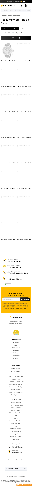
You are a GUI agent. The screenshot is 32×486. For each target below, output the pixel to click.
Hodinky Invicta (16, 15)
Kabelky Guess (15, 395)
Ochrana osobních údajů (16, 405)
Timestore (4, 15)
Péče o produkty (15, 423)
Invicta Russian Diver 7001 (24, 163)
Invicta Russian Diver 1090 (8, 188)
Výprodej (15, 358)
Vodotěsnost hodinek (16, 421)
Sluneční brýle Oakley (15, 387)
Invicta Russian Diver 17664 (8, 86)
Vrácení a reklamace (16, 410)
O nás (15, 416)
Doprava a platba (16, 408)
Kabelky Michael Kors (15, 392)
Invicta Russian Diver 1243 (8, 61)
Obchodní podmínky (15, 402)
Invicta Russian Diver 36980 (24, 86)
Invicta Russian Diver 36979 (24, 188)
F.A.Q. (15, 426)
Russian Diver (13, 29)
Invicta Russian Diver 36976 (24, 61)
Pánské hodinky (15, 369)
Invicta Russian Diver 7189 (24, 239)
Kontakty (15, 418)
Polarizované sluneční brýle (16, 382)
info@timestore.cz (17, 452)
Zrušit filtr (22, 28)
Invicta (3, 29)
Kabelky (15, 350)
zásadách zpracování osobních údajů (18, 308)
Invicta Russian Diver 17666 (8, 137)
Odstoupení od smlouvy (15, 413)
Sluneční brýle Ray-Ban (15, 384)
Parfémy (15, 353)
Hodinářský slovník (15, 429)
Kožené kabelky (15, 390)
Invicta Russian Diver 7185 (8, 239)
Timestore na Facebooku (15, 460)
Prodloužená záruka (15, 437)
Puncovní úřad (15, 431)
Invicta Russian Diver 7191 (24, 214)
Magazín (15, 434)
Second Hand (16, 356)
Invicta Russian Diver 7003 (24, 137)
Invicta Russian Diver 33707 (8, 163)
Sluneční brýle (16, 348)
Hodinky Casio (15, 374)
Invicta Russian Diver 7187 (8, 112)
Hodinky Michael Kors (15, 376)
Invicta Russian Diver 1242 (24, 112)
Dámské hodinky (15, 371)
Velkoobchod (15, 439)
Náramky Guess (15, 379)
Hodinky (10, 15)
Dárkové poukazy (16, 361)
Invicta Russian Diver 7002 (8, 214)
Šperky (16, 345)
